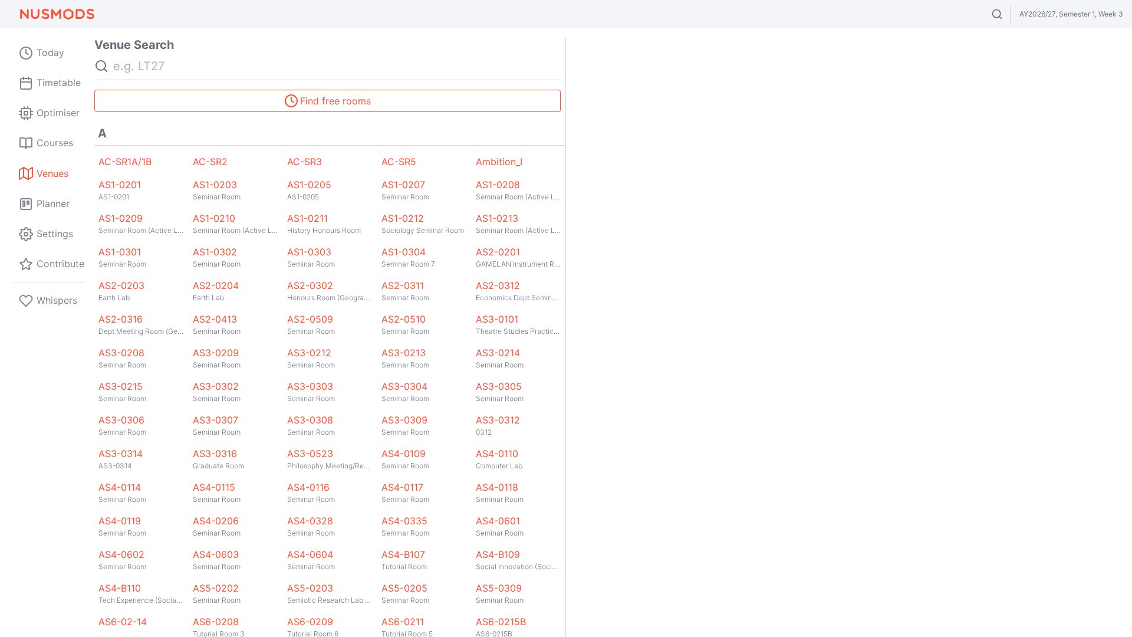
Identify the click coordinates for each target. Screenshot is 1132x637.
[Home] (56, 14)
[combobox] (1008, 14)
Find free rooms (335, 101)
